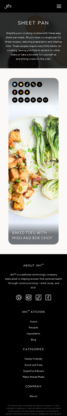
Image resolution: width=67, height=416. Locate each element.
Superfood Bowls (33, 370)
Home (33, 321)
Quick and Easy (33, 364)
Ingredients (33, 333)
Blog (33, 339)
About (33, 396)
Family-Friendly (34, 358)
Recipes (33, 327)
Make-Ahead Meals (33, 376)
